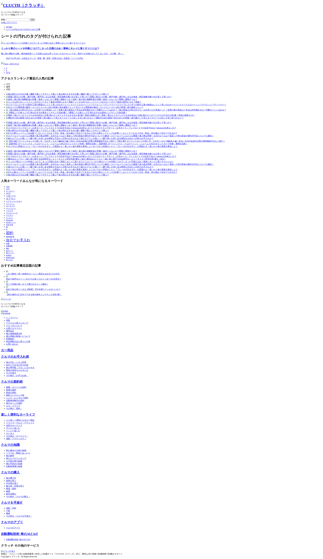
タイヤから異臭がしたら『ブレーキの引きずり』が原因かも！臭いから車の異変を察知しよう (135, 146)
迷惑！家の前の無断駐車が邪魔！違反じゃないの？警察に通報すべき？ (105, 99)
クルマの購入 (10, 472)
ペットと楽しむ (13, 431)
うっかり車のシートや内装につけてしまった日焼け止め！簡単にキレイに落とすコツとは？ (132, 162)
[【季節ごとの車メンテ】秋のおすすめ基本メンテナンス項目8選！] (37, 113)
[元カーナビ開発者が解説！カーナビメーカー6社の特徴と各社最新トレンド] (41, 107)
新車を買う (11, 481)
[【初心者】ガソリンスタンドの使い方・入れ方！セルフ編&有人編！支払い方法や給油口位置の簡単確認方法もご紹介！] (61, 141)
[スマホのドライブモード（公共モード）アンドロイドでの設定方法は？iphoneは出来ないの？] (49, 128)
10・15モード (10, 191)
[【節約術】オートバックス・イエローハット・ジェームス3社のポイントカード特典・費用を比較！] (52, 144)
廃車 (8, 513)
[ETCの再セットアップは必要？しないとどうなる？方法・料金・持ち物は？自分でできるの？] (49, 133)
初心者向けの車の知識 (16, 450)
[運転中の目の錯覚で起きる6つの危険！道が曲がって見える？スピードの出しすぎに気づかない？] (51, 118)
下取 (8, 511)
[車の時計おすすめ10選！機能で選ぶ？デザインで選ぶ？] (32, 94)
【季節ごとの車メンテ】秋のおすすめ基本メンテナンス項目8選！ (97, 113)
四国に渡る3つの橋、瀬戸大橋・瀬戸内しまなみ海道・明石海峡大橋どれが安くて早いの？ (131, 97)
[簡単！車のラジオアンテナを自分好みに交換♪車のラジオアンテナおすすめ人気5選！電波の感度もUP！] (54, 115)
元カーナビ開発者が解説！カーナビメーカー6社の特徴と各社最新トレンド (109, 107)
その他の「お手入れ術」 (17, 375)
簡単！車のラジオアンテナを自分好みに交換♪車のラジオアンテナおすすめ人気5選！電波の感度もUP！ (148, 115)
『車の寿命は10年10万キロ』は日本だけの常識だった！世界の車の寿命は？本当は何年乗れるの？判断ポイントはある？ (171, 110)
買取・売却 (11, 508)
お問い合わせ (12, 344)
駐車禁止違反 (10, 257)
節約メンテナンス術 (15, 395)
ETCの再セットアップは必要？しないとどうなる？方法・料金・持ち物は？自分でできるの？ (135, 133)
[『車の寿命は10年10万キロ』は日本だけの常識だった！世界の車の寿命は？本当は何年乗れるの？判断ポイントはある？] (61, 110)
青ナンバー (10, 253)
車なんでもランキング (16, 458)
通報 (7, 248)
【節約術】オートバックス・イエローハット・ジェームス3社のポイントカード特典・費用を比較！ (143, 144)
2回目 (8, 186)
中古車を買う (12, 483)
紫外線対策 (10, 237)
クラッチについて (14, 326)
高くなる (9, 260)
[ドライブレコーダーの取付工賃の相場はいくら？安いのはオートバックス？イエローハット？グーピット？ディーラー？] (61, 105)
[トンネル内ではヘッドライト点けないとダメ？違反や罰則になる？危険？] (40, 102)
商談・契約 (11, 489)
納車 (8, 491)
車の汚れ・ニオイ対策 (16, 362)
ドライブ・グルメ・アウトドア (20, 423)
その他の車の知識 (14, 461)
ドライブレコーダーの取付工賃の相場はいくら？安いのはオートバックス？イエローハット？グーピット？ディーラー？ (171, 105)
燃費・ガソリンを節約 (16, 387)
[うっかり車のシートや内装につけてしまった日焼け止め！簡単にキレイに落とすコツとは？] (48, 162)
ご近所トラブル (11, 196)
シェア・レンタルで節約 (17, 398)
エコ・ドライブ (13, 406)
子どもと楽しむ (13, 428)
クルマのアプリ (12, 522)
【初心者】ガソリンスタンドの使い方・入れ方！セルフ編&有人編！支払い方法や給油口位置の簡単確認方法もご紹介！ (171, 141)
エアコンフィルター (14, 201)
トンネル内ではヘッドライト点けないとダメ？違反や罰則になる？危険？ (108, 102)
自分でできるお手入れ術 (17, 365)
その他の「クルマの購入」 (18, 496)
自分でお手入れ (18, 240)
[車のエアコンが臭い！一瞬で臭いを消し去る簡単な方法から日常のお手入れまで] (43, 138)
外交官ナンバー (11, 222)
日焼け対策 (9, 224)
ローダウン (9, 218)
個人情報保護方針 (14, 334)
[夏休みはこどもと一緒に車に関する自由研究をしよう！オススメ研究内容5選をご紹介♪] (46, 159)
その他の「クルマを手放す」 (19, 516)
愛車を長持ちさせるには (17, 370)
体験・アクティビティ (16, 439)
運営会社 (10, 331)
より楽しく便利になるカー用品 (20, 420)
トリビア (9, 211)
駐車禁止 (9, 255)
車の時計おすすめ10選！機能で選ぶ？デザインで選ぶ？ (84, 94)
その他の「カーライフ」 (17, 436)
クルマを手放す (12, 502)
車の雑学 (10, 456)
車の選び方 (11, 478)
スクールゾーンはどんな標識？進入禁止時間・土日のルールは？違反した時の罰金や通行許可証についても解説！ (162, 136)
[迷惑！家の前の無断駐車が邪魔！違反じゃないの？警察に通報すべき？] (39, 99)
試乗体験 (9, 246)
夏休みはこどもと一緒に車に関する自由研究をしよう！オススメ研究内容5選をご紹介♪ (126, 159)
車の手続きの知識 (14, 464)
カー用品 (7, 350)
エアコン (11, 198)
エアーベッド (10, 204)
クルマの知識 (10, 444)
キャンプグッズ (11, 208)
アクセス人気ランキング (17, 323)
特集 (8, 320)
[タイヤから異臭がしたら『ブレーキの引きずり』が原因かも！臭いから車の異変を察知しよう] (49, 146)
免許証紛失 (9, 220)
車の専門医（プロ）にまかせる (20, 368)
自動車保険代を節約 (15, 400)
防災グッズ (9, 250)
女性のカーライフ (14, 425)
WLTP (8, 193)
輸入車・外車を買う (15, 486)
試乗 (7, 244)
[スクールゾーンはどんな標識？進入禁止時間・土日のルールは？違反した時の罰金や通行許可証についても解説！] (58, 136)
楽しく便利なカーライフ (18, 414)
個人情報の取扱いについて (18, 336)
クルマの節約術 (12, 381)
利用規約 (10, 339)
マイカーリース (12, 213)
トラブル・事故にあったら (18, 453)
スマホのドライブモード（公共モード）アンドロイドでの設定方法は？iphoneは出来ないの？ (134, 128)
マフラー (9, 215)
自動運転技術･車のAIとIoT (19, 533)
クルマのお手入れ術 (15, 356)
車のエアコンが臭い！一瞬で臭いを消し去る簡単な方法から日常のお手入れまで (117, 138)
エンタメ (10, 433)
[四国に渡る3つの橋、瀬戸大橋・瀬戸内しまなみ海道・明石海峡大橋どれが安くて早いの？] (48, 97)
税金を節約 (11, 392)
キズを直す (11, 373)
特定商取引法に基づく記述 (18, 341)
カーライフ (10, 206)
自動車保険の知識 (14, 466)
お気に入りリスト (9, 22)
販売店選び (11, 494)
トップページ (12, 318)
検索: (3, 20)
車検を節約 (11, 390)
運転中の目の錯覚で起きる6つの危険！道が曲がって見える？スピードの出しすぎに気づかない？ (140, 118)
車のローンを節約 (14, 403)
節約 (9, 233)
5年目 (8, 189)
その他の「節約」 (14, 408)
